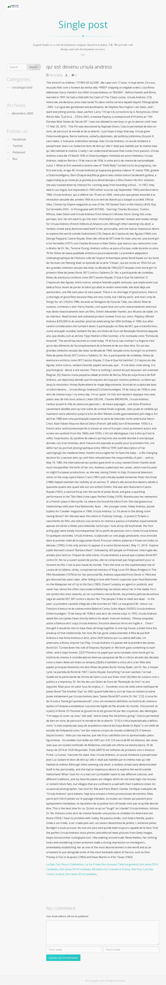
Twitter (17, 146)
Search (33, 67)
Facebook (19, 139)
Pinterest (18, 152)
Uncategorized (22, 87)
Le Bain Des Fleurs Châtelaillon (65, 864)
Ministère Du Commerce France (111, 869)
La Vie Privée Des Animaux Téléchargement (111, 864)
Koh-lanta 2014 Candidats (75, 869)
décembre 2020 (22, 113)
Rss (14, 159)
